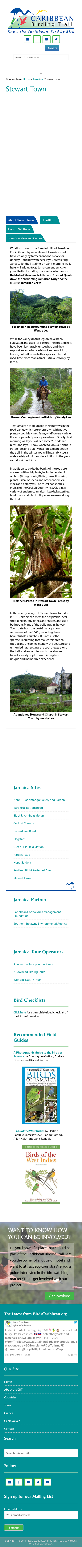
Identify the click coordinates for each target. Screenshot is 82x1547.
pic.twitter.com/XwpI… (52, 1349)
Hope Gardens (22, 862)
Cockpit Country (24, 823)
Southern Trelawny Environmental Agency (40, 923)
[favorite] (75, 1354)
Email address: (13, 1509)
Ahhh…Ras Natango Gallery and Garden (39, 800)
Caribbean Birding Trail (41, 20)
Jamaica (38, 79)
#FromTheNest (14, 1341)
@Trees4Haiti (13, 1349)
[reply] (68, 1354)
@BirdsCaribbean (22, 1325)
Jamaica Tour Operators (38, 952)
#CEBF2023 (51, 1338)
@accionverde (14, 1345)
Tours (7, 1405)
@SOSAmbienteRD (35, 1345)
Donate (52, 48)
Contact (9, 1429)
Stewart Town (22, 878)
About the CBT (13, 1389)
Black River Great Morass (29, 815)
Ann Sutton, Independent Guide (34, 964)
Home (27, 79)
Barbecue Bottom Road (28, 807)
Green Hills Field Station (29, 847)
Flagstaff (19, 839)
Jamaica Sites (27, 788)
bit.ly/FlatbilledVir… (30, 1338)
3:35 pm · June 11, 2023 (17, 1354)
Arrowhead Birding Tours (29, 972)
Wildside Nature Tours (27, 980)
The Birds (49, 220)
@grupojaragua (67, 1341)
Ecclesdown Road (25, 831)
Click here (20, 1012)
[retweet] (72, 1354)
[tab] (23, 220)
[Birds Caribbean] (8, 1326)
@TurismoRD (56, 1345)
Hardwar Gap (22, 854)
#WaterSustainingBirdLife (40, 1341)
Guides (8, 1413)
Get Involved (12, 1421)
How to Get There (19, 229)
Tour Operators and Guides (25, 238)
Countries (10, 1397)
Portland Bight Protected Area (32, 870)
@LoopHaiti (29, 1349)
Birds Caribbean (21, 1322)
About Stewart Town (21, 220)
